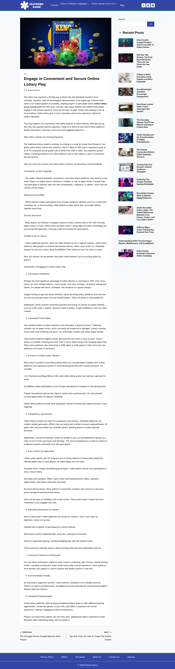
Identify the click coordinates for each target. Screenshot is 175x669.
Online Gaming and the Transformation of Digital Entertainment (145, 138)
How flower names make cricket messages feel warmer (145, 107)
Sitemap (131, 657)
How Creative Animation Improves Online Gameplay (146, 253)
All (25, 74)
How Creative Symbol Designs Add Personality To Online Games (145, 43)
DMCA (64, 657)
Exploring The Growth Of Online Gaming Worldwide (145, 181)
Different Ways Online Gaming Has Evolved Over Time (145, 229)
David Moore (35, 90)
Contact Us (114, 657)
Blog (122, 5)
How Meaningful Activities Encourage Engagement (144, 93)
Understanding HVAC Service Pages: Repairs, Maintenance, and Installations (136, 242)
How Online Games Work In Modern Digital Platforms (145, 195)
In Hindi (54, 5)
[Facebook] (144, 5)
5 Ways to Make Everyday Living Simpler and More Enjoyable (144, 78)
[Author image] (25, 90)
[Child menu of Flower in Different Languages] (61, 8)
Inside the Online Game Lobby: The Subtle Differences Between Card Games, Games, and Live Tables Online (146, 214)
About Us (97, 657)
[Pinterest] (148, 5)
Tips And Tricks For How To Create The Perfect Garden (90, 636)
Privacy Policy (46, 657)
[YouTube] (153, 5)
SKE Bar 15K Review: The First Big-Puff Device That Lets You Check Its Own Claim (144, 61)
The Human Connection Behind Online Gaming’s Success (145, 153)
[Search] (150, 24)
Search (121, 19)
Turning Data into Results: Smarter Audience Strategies (144, 168)
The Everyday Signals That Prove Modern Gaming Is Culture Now (145, 123)
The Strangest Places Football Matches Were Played (40, 636)
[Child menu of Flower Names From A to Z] (92, 8)
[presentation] (125, 42)
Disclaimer (80, 657)
